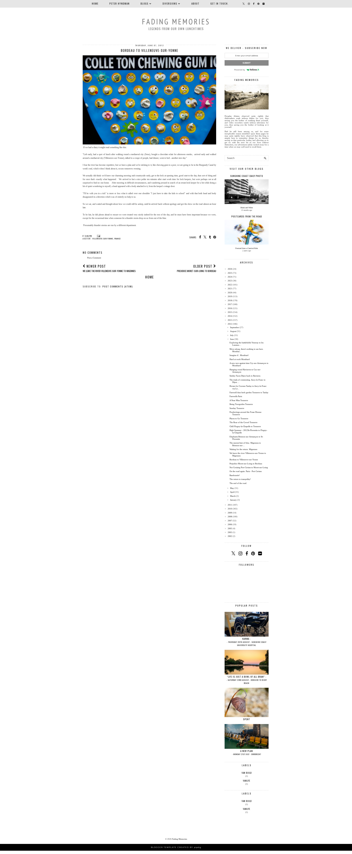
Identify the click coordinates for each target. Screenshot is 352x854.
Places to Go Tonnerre (239, 418)
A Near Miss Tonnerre (239, 400)
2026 (230, 269)
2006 (230, 524)
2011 (230, 505)
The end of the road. (238, 483)
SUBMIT (247, 63)
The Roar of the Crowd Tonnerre (243, 422)
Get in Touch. (219, 3)
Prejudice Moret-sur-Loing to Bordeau (246, 463)
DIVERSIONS (170, 3)
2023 (230, 281)
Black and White (247, 208)
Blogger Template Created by (176, 847)
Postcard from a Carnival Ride (246, 248)
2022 (230, 285)
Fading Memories (176, 21)
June (232, 339)
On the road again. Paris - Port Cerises (246, 471)
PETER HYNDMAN (119, 3)
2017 (230, 304)
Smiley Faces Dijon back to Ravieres (245, 376)
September (234, 327)
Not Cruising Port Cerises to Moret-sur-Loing (249, 467)
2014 (230, 316)
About (195, 3)
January (233, 500)
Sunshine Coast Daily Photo (246, 175)
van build (247, 772)
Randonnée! (235, 475)
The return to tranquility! (240, 479)
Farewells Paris (236, 396)
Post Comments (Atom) (117, 286)
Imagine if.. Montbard (239, 355)
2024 (230, 277)
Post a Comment (94, 258)
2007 (230, 520)
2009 (230, 513)
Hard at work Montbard (240, 359)
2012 (230, 324)
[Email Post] (98, 235)
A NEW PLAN (246, 752)
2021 (230, 288)
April (232, 492)
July (232, 335)
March (233, 496)
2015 (230, 312)
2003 (230, 532)
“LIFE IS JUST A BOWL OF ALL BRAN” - (246, 679)
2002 (230, 536)
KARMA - (246, 642)
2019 (230, 296)
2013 (230, 320)
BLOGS (144, 3)
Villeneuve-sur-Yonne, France (106, 238)
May (232, 488)
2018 (230, 300)
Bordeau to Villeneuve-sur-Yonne (244, 459)
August (233, 331)
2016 (230, 308)
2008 (230, 516)
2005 (230, 528)
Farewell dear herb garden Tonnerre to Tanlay (249, 392)
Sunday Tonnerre (237, 408)
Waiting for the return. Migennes (243, 449)
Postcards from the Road (246, 216)
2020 (230, 292)
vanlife (246, 780)
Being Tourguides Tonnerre (241, 404)
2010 (230, 509)
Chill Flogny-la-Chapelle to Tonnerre (245, 426)
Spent (246, 719)
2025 (230, 273)
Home (95, 3)
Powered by (239, 70)
